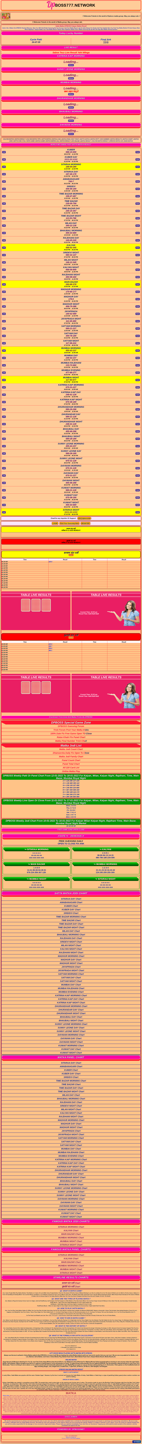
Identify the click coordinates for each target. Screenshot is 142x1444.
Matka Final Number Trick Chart (71, 741)
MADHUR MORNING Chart (71, 956)
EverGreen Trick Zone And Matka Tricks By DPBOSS (71, 717)
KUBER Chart (71, 906)
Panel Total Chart (71, 764)
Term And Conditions (75, 1438)
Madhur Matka (6, 1395)
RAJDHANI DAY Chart (71, 938)
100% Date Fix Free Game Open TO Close (71, 733)
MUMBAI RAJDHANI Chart (71, 988)
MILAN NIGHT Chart (71, 945)
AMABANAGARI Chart (71, 902)
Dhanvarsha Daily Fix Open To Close (71, 753)
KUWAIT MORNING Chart (71, 1045)
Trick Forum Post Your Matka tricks (71, 730)
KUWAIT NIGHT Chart (71, 1053)
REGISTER (85, 523)
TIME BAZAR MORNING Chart (71, 917)
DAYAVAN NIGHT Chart (71, 1042)
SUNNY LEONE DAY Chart (71, 1027)
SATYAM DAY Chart (71, 977)
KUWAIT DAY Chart (71, 1049)
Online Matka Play (71, 771)
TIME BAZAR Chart (71, 920)
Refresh (71, 65)
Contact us (73, 1437)
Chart (71, 555)
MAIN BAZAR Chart (71, 1234)
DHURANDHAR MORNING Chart (71, 1006)
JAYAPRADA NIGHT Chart (71, 970)
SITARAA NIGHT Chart (71, 1245)
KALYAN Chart (71, 1230)
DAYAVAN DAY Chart (71, 1038)
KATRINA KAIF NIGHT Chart (71, 1002)
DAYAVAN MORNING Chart (71, 1035)
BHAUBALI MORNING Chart (71, 934)
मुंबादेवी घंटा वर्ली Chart (71, 1286)
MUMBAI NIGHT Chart (71, 1241)
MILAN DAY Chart (71, 931)
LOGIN (55, 523)
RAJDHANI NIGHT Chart (71, 952)
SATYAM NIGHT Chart (71, 981)
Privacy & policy (66, 1438)
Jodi (4, 152)
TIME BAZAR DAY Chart (71, 924)
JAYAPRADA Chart (71, 967)
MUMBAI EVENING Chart (71, 992)
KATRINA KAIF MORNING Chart (71, 995)
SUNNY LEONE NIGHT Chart (71, 1031)
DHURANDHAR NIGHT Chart (71, 1013)
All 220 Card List (71, 767)
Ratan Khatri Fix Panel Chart (71, 737)
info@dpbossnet (84, 518)
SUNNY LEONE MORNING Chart (71, 1024)
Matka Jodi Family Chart (71, 756)
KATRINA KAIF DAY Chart (71, 999)
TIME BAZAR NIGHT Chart (71, 927)
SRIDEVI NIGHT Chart (71, 942)
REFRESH (136, 1442)
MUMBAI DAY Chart (71, 985)
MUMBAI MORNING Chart (71, 1237)
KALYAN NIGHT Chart (71, 949)
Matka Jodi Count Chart (71, 749)
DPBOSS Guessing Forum (71, 726)
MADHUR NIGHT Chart (71, 963)
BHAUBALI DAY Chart (71, 1017)
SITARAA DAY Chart (71, 899)
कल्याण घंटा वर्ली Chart (71, 1283)
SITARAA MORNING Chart (71, 1227)
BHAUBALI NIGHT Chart (71, 1020)
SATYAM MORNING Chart (71, 974)
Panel (137, 152)
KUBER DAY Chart (71, 909)
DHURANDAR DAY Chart (71, 1010)
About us (68, 1437)
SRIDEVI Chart (71, 913)
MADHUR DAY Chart (71, 959)
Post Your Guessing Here (69, 523)
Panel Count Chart (71, 760)
